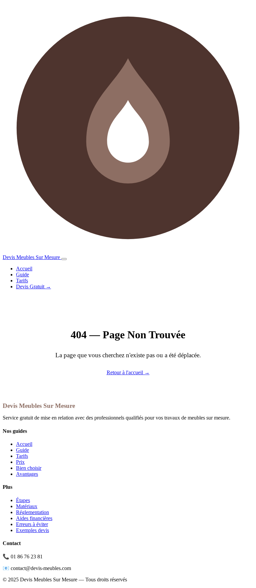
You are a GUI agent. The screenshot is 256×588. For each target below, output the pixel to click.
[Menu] (64, 259)
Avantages (27, 474)
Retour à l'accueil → (128, 372)
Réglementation (32, 512)
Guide (22, 274)
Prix (20, 462)
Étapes (23, 500)
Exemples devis (32, 530)
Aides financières (34, 518)
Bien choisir (28, 468)
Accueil (24, 268)
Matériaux (26, 506)
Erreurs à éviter (32, 524)
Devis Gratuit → (33, 286)
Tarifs (22, 280)
